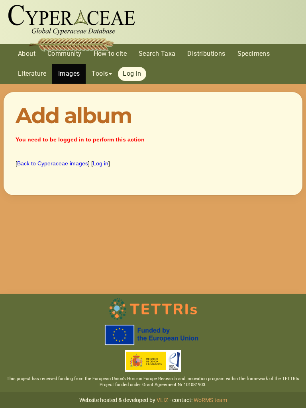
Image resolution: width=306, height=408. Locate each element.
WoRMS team (210, 400)
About (26, 53)
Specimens (253, 53)
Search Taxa (157, 53)
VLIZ (162, 400)
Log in (132, 73)
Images (69, 73)
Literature (32, 73)
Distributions (206, 53)
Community (64, 53)
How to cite (110, 53)
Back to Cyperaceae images (52, 163)
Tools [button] (100, 73)
